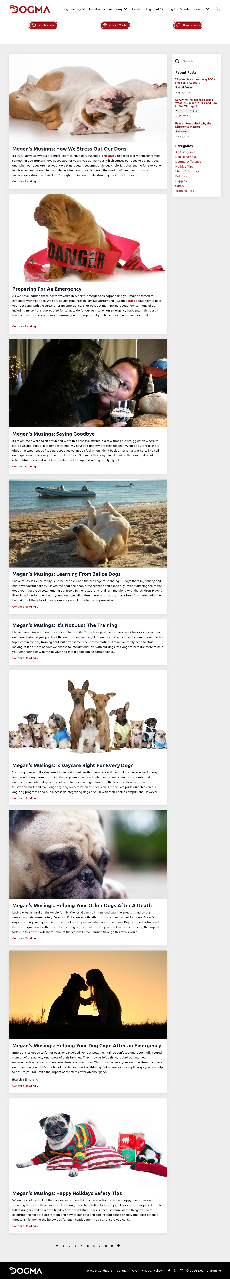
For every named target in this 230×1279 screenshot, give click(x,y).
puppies (180, 111)
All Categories (185, 152)
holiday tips (184, 166)
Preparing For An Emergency (46, 289)
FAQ (135, 1270)
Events (136, 9)
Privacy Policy (152, 1270)
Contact (122, 1270)
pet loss (181, 176)
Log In (172, 9)
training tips (192, 111)
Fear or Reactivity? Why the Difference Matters (193, 125)
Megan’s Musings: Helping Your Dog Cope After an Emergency (86, 1045)
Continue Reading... (25, 181)
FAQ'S (158, 9)
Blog (148, 9)
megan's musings (187, 171)
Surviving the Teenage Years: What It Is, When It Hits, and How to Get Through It (196, 103)
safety (179, 186)
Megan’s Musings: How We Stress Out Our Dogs (69, 149)
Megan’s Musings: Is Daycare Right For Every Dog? (72, 765)
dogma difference (184, 87)
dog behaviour (182, 131)
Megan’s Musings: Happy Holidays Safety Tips (67, 1193)
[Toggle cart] (218, 9)
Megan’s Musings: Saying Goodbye (53, 434)
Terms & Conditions (98, 1270)
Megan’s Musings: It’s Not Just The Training (64, 625)
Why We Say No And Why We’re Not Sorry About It (195, 81)
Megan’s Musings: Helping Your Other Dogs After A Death (82, 905)
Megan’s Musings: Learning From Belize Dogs (66, 574)
